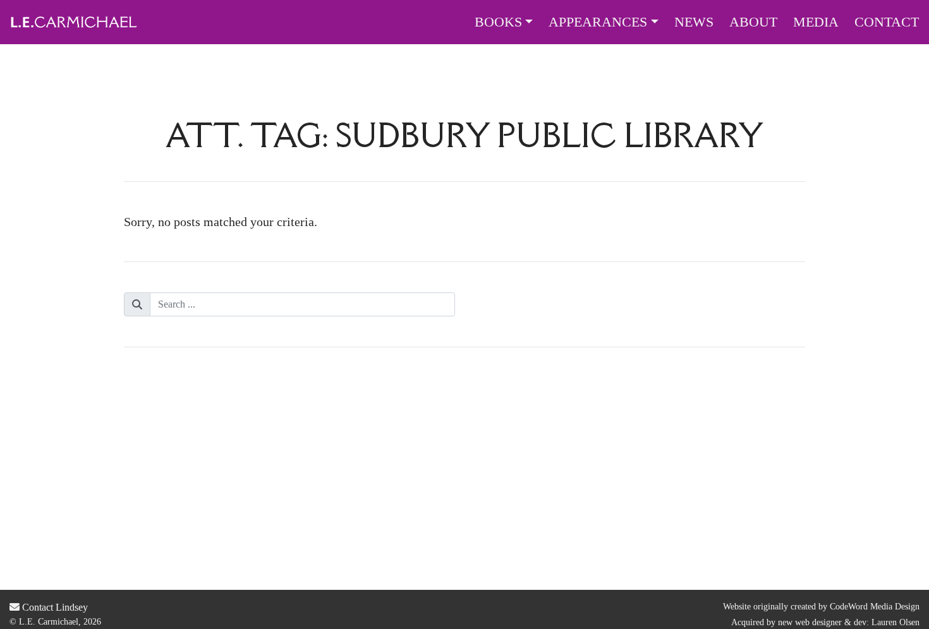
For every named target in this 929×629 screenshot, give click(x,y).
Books (498, 22)
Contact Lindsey (54, 607)
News (693, 22)
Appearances (598, 22)
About (753, 22)
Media (816, 22)
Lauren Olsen (895, 622)
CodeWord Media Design (875, 606)
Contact (886, 22)
